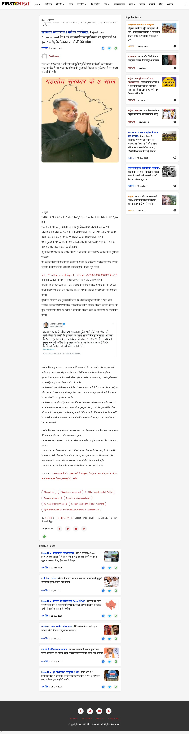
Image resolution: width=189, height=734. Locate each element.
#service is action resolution (78, 498)
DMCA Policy (86, 718)
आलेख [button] (142, 4)
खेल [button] (106, 4)
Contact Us (100, 718)
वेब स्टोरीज (95, 4)
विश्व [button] (160, 4)
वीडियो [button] (152, 4)
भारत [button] (71, 4)
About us (74, 718)
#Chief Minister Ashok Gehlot (100, 492)
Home (37, 4)
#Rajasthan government (70, 492)
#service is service (51, 498)
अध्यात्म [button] (170, 4)
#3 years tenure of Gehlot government (87, 504)
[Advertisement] (80, 186)
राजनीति (51, 20)
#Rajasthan (49, 492)
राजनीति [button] (81, 4)
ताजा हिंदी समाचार (65, 518)
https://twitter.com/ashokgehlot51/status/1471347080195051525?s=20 (79, 275)
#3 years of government (54, 504)
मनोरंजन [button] (48, 4)
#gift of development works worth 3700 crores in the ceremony (71, 509)
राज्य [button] (131, 4)
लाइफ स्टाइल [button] (119, 4)
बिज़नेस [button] (59, 4)
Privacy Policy (113, 718)
